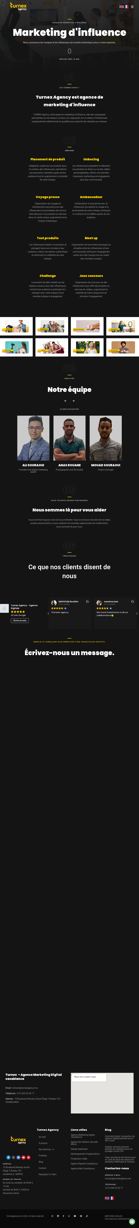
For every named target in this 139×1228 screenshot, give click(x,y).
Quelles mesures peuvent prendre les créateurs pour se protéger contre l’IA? (112, 853)
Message (32, 699)
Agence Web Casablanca (83, 1168)
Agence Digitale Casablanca (84, 1163)
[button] (65, 401)
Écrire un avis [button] (19, 620)
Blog (41, 1162)
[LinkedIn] (58, 1216)
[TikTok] (87, 1216)
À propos (43, 1143)
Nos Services (45, 1149)
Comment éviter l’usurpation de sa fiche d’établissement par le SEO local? (69, 853)
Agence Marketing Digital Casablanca (83, 1136)
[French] (112, 1198)
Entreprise (77, 671)
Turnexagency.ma (13, 1216)
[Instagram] (13, 1157)
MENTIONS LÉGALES (113, 1216)
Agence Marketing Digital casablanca (33, 1077)
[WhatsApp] (69, 1216)
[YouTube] (75, 1216)
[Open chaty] (132, 1222)
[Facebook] (18, 1157)
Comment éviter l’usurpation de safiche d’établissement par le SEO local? (120, 1138)
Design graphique (79, 1149)
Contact (42, 1168)
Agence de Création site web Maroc (84, 1143)
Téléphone (77, 685)
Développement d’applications (85, 1154)
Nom (30, 671)
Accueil (42, 1137)
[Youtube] (23, 1157)
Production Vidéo (79, 1158)
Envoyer (38, 735)
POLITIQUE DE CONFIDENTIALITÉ (119, 1219)
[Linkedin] (8, 1157)
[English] (107, 1198)
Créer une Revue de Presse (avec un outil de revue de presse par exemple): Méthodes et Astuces (24, 855)
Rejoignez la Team (47, 1174)
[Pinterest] (28, 1157)
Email (31, 685)
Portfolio (43, 1155)
